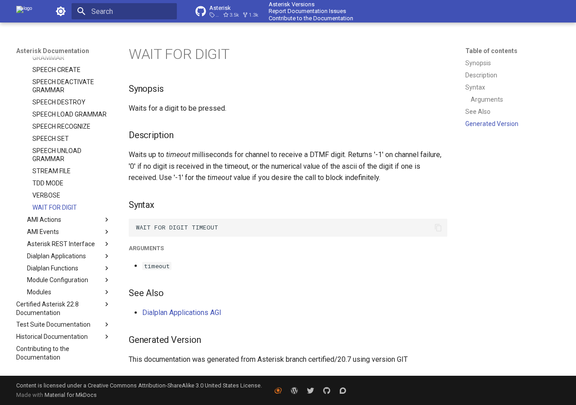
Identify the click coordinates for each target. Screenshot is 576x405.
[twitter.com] (310, 390)
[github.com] (327, 390)
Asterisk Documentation (52, 50)
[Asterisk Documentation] (24, 11)
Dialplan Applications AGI (181, 312)
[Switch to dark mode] (61, 11)
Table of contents (491, 50)
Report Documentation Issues (307, 11)
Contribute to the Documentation (311, 18)
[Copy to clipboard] (438, 227)
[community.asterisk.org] (343, 390)
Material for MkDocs (71, 395)
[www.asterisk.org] (278, 390)
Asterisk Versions (292, 4)
